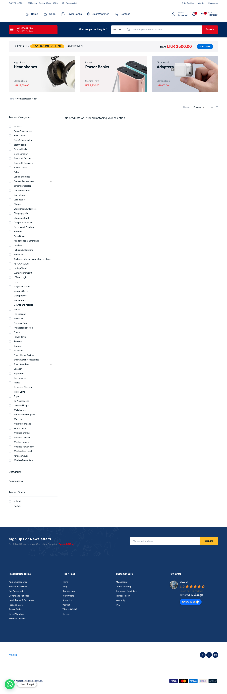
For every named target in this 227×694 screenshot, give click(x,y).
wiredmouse (20, 429)
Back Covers (20, 136)
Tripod (17, 396)
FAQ (118, 605)
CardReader (19, 200)
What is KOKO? (69, 609)
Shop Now (205, 47)
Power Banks (74, 14)
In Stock (18, 502)
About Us (67, 600)
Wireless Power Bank (24, 447)
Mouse (17, 310)
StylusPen (18, 374)
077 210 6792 (17, 3)
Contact (125, 14)
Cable (16, 172)
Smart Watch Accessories (26, 360)
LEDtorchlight (20, 277)
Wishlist (201, 3)
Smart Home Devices (24, 355)
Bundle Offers (20, 168)
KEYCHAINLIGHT (22, 264)
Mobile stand (20, 300)
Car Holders (19, 195)
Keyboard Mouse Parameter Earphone (32, 259)
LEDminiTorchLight (23, 273)
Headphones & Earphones (26, 241)
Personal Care (20, 323)
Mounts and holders (23, 305)
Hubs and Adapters (23, 250)
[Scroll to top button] (219, 686)
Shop (52, 14)
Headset (18, 246)
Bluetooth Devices (23, 159)
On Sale (17, 506)
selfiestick (19, 351)
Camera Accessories (24, 181)
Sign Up (209, 541)
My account (213, 3)
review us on (188, 601)
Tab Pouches (20, 378)
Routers (17, 346)
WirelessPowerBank (23, 460)
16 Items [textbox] (196, 107)
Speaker (18, 369)
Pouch (17, 332)
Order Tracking (188, 3)
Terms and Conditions (126, 591)
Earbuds (18, 232)
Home (34, 14)
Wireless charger (22, 433)
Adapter (18, 127)
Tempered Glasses (23, 387)
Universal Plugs (21, 406)
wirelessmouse (21, 456)
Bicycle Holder (21, 149)
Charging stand (21, 218)
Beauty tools (20, 145)
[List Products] (217, 107)
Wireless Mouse (21, 442)
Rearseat (18, 342)
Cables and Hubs (22, 177)
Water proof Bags (22, 424)
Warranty (120, 600)
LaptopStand (20, 268)
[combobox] (198, 107)
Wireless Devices (22, 438)
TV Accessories (21, 401)
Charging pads (21, 213)
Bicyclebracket (21, 154)
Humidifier (19, 255)
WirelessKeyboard (23, 451)
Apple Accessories (23, 131)
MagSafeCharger (22, 287)
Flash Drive (19, 236)
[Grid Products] (212, 107)
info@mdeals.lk (71, 3)
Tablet (17, 383)
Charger (18, 204)
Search (210, 29)
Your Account (69, 591)
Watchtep (18, 419)
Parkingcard (20, 314)
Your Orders (68, 596)
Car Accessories (22, 191)
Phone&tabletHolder (23, 328)
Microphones (20, 296)
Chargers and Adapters (25, 209)
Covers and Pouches (24, 227)
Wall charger (20, 410)
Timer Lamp (19, 392)
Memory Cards (21, 291)
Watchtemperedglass (24, 415)
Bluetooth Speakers (23, 163)
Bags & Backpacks (23, 140)
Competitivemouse (23, 223)
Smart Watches (100, 14)
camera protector (22, 186)
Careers (66, 614)
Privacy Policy (123, 596)
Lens (16, 282)
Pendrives (18, 319)
